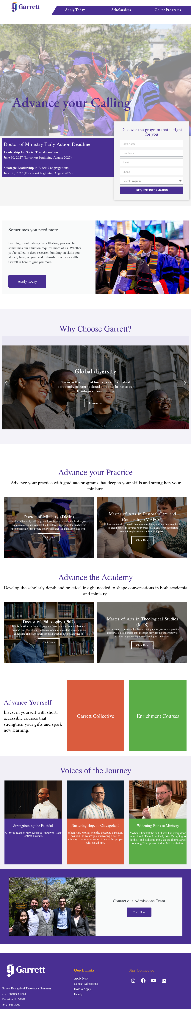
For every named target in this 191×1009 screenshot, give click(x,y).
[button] (90, 427)
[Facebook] (143, 980)
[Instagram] (133, 980)
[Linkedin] (164, 980)
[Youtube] (153, 980)
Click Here (49, 537)
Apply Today (27, 281)
